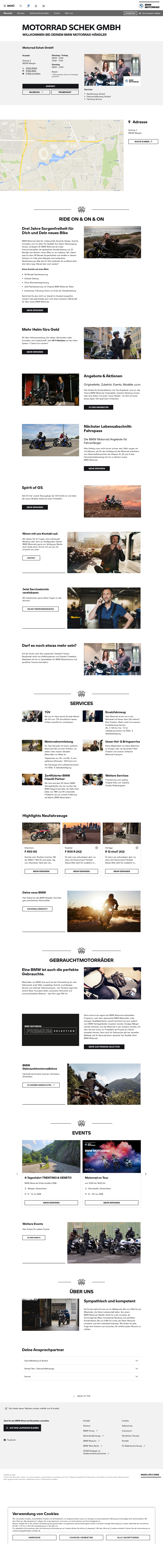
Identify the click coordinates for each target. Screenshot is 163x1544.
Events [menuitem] (57, 13)
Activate (61, 162)
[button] (9, 6)
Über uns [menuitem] (69, 13)
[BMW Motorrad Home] (149, 6)
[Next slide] (138, 69)
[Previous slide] (86, 69)
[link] (35, 68)
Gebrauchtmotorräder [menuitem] (39, 13)
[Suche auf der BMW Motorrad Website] (20, 5)
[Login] (35, 5)
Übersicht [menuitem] (8, 13)
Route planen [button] (142, 141)
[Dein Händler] (28, 5)
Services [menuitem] (20, 13)
